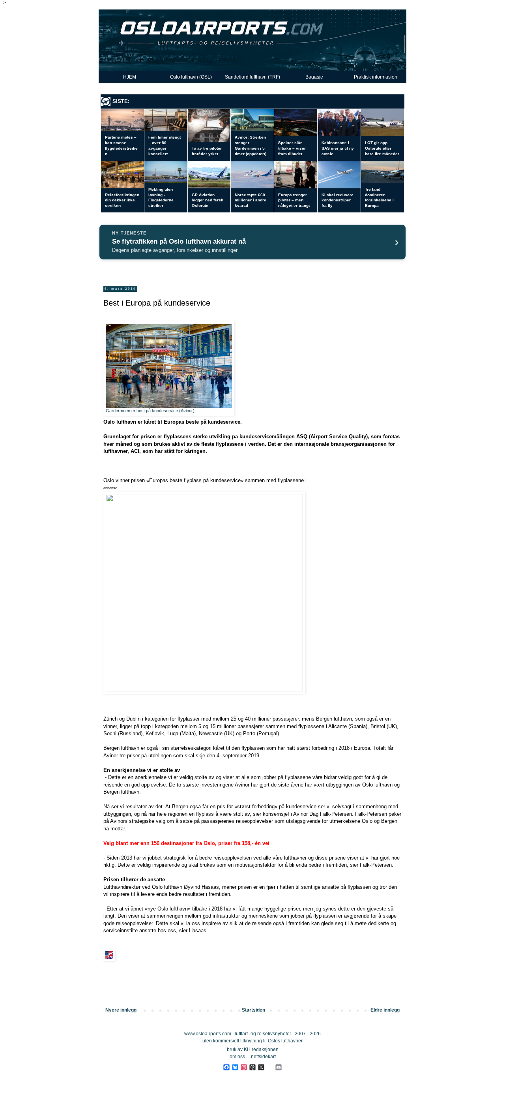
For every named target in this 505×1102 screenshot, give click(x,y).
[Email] (278, 1067)
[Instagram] (244, 1067)
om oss (237, 1056)
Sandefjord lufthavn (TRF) (252, 77)
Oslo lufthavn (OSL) (191, 77)
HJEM (129, 77)
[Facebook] (226, 1067)
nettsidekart (263, 1056)
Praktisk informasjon (375, 77)
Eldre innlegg (385, 1010)
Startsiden (253, 1010)
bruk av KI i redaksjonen (253, 1049)
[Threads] (252, 1067)
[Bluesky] (235, 1067)
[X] (261, 1067)
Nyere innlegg (121, 1010)
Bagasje (314, 77)
